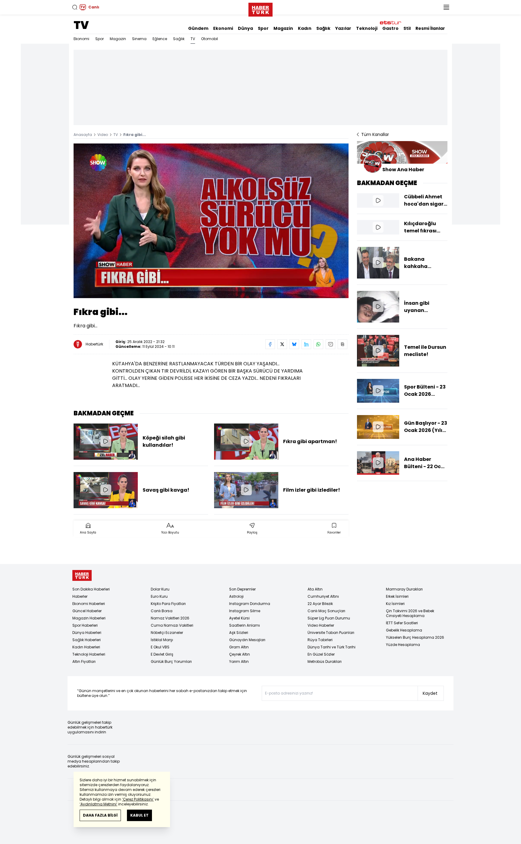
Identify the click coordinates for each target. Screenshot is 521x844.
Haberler (79, 596)
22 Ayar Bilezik (320, 603)
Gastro (390, 28)
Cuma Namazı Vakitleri (172, 625)
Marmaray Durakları (404, 589)
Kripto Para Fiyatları (168, 603)
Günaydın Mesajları (247, 639)
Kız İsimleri (395, 603)
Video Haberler (321, 625)
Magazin (283, 28)
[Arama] (75, 7)
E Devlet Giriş (162, 654)
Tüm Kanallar (375, 134)
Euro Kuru (159, 596)
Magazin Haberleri (89, 618)
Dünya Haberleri (86, 632)
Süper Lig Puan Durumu (329, 618)
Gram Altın (239, 647)
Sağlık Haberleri (86, 639)
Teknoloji (366, 28)
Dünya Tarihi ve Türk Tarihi (331, 647)
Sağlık (323, 28)
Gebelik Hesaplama (404, 630)
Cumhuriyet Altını (323, 596)
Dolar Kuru (160, 589)
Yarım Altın (239, 661)
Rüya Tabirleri (320, 639)
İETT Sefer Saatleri (402, 622)
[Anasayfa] (82, 575)
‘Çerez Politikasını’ (138, 799)
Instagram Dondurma (249, 603)
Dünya (245, 28)
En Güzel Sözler (321, 654)
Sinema (139, 38)
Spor (263, 28)
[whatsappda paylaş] (318, 344)
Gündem (198, 28)
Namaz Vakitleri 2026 (170, 618)
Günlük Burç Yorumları (171, 661)
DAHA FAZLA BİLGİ (100, 815)
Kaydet (430, 693)
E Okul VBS (160, 647)
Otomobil (209, 38)
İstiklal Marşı (162, 639)
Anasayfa (83, 134)
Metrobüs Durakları (325, 661)
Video (102, 134)
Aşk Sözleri (238, 632)
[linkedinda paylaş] (306, 344)
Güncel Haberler (87, 610)
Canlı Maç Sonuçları (326, 610)
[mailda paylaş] (330, 344)
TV (81, 25)
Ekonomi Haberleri (88, 603)
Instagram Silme (244, 610)
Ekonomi (223, 28)
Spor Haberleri (85, 625)
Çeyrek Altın (239, 654)
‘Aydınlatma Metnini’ (98, 804)
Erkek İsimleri (397, 596)
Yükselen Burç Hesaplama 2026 (415, 637)
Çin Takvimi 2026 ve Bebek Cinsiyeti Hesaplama (410, 613)
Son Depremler (242, 589)
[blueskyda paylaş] (294, 344)
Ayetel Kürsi (239, 618)
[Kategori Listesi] (446, 7)
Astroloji (236, 596)
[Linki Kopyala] (342, 344)
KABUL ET (139, 815)
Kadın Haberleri (86, 647)
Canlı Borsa (161, 610)
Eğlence (160, 38)
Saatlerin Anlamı (244, 625)
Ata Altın (315, 589)
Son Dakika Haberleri (91, 589)
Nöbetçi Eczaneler (167, 632)
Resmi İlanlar (430, 28)
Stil (407, 28)
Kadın (304, 28)
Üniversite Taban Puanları (331, 632)
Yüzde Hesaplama (403, 644)
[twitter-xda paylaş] (282, 344)
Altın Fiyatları (84, 661)
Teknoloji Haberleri (88, 654)
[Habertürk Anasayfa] (260, 8)
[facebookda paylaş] (270, 344)
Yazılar (343, 28)
